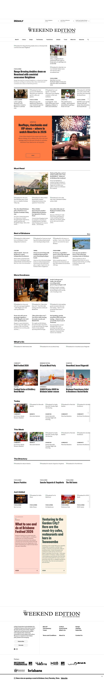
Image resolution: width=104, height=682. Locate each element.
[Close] (102, 676)
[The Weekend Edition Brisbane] (52, 30)
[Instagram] (17, 649)
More (88, 234)
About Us (62, 635)
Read (33, 155)
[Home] (21, 21)
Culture (24, 39)
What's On (73, 39)
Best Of (17, 39)
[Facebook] (14, 649)
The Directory (39, 39)
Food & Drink (49, 39)
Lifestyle (58, 39)
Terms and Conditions (49, 635)
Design (31, 39)
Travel (65, 39)
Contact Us (78, 635)
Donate (21, 645)
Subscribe (81, 39)
